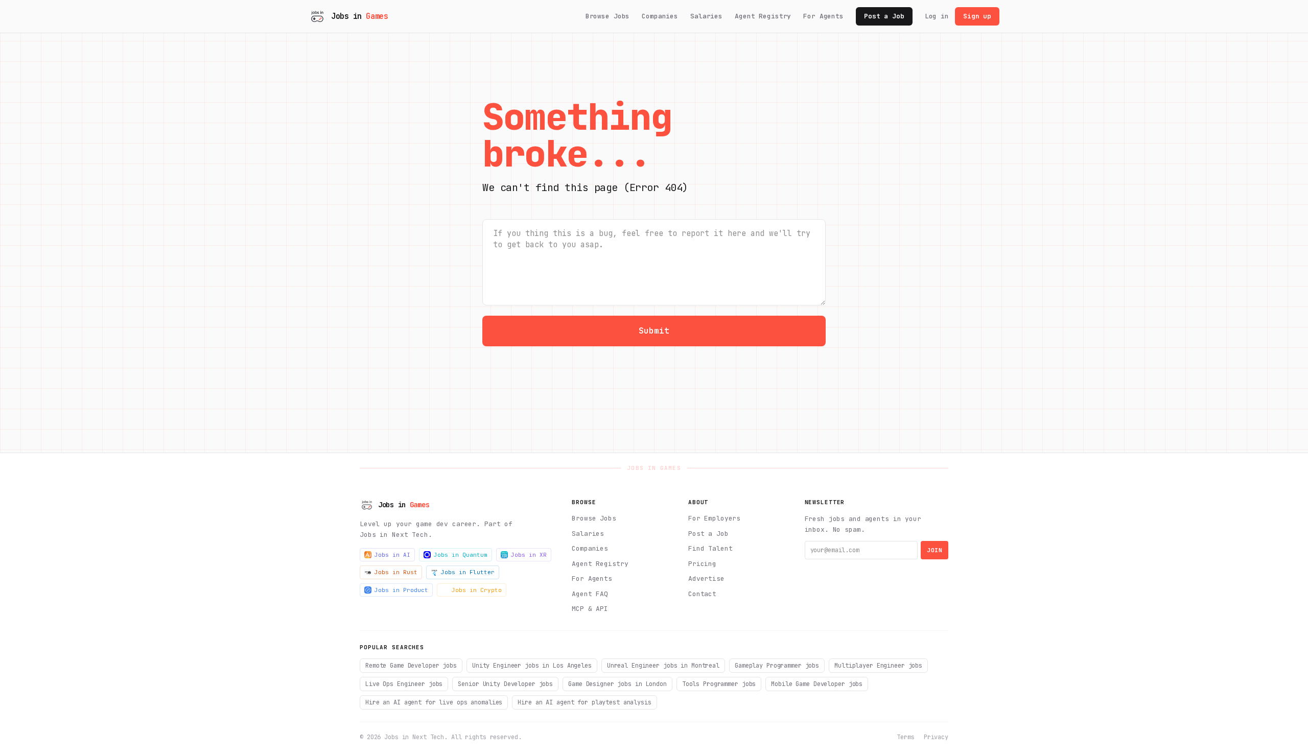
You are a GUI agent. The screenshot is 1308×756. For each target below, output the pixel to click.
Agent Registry (763, 16)
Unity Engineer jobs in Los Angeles (532, 666)
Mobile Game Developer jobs (816, 684)
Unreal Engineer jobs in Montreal (663, 666)
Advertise (706, 578)
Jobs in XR (529, 554)
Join (934, 550)
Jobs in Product (401, 590)
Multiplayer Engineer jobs (878, 666)
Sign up (977, 16)
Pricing (702, 563)
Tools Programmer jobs (719, 684)
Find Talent (710, 548)
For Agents (823, 16)
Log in (937, 16)
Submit (654, 330)
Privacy (936, 737)
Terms (905, 737)
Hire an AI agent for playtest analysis (584, 702)
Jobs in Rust (396, 572)
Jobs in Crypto (477, 590)
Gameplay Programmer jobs (777, 666)
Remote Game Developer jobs (411, 666)
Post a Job (884, 16)
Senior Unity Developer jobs (505, 684)
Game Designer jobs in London (617, 684)
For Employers (714, 518)
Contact (702, 593)
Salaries (706, 16)
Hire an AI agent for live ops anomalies (433, 702)
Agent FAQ (590, 593)
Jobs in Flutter (468, 572)
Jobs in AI (392, 554)
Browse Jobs (608, 16)
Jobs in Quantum (460, 554)
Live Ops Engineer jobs (403, 684)
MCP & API (590, 608)
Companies (660, 16)
